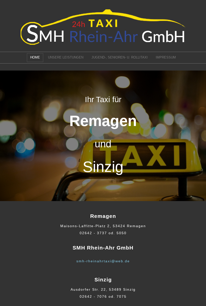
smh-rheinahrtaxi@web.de (103, 261)
